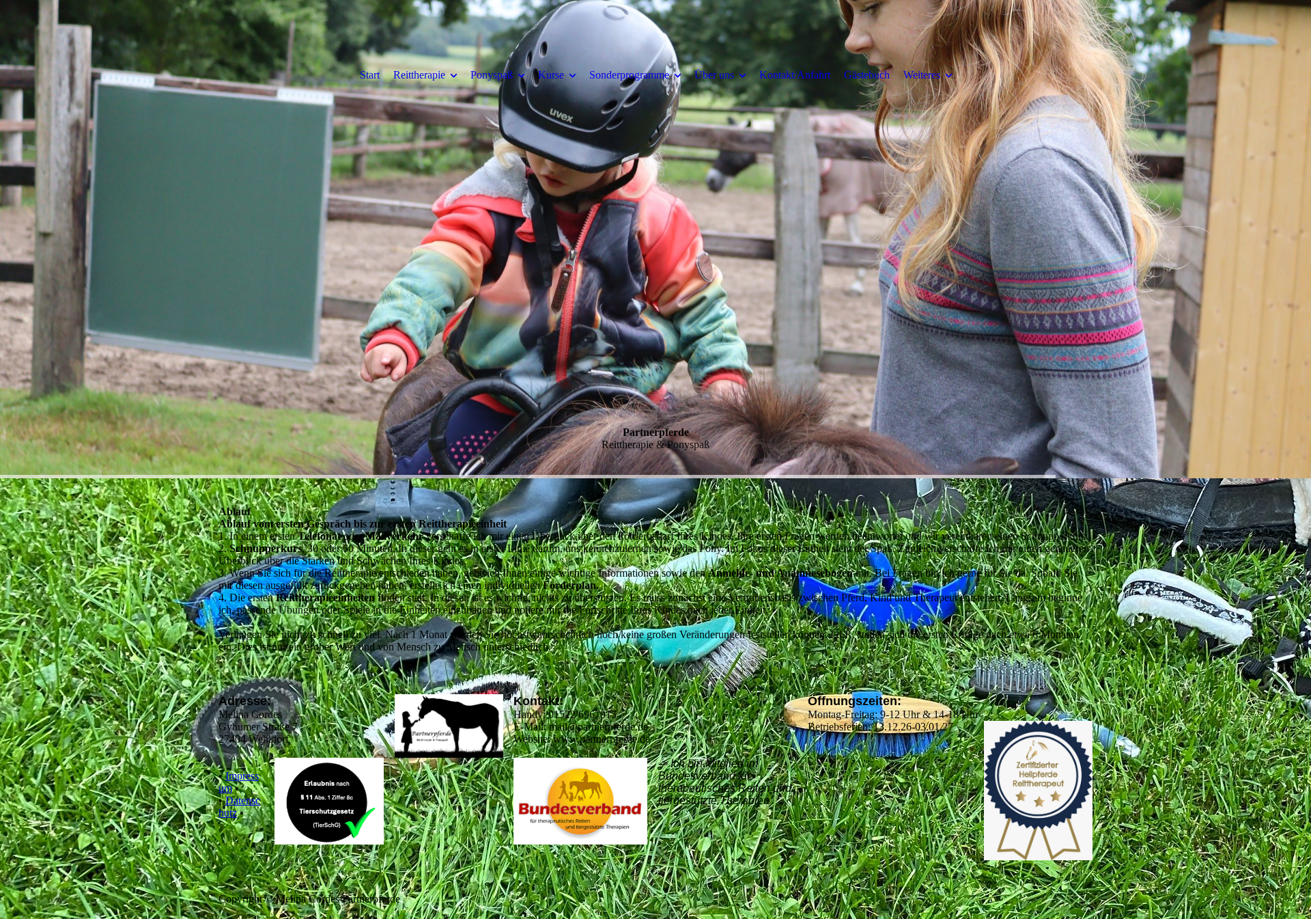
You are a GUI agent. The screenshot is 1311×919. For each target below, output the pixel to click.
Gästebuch (867, 75)
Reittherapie (419, 75)
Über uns (714, 75)
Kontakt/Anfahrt (794, 75)
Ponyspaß (491, 75)
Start (370, 75)
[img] (655, 239)
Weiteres (921, 75)
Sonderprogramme (629, 75)
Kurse (551, 75)
